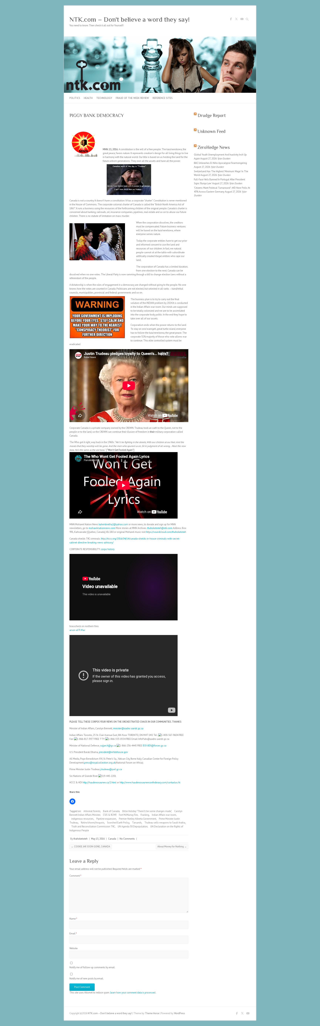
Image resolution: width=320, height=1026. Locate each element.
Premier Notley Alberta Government (137, 818)
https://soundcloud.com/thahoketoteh (166, 532)
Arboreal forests (92, 811)
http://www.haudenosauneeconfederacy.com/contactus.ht (150, 782)
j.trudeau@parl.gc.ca (111, 769)
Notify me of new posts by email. (86, 978)
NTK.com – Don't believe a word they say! (129, 19)
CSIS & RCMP (109, 814)
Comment (75, 875)
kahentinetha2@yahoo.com (113, 524)
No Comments (127, 838)
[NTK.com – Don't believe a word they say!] (160, 38)
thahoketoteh (81, 838)
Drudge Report (212, 115)
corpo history (107, 549)
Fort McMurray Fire (128, 814)
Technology (104, 98)
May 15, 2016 (98, 838)
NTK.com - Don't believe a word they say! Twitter (236, 19)
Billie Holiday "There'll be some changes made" (146, 811)
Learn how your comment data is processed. (133, 992)
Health (88, 98)
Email (73, 933)
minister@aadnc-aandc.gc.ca (128, 728)
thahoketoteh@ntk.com (160, 528)
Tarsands (137, 822)
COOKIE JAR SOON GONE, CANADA (90, 846)
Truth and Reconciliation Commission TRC (93, 826)
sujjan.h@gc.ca (108, 745)
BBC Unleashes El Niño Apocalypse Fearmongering (220, 163)
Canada (112, 838)
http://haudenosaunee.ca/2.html (99, 782)
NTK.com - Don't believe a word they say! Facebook (231, 19)
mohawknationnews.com (102, 528)
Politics (74, 98)
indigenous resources (82, 818)
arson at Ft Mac (77, 630)
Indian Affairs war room (164, 814)
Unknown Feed (212, 131)
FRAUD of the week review (132, 98)
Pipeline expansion (106, 818)
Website (73, 948)
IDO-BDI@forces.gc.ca (154, 745)
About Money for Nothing (172, 846)
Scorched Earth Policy (118, 822)
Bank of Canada (111, 811)
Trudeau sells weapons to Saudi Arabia (164, 822)
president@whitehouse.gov (113, 752)
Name (73, 918)
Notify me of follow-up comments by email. (92, 967)
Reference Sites (163, 98)
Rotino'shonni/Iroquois (92, 822)
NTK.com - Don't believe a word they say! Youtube (242, 19)
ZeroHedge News (214, 147)
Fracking (145, 814)
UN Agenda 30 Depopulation (133, 826)
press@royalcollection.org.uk (99, 762)
